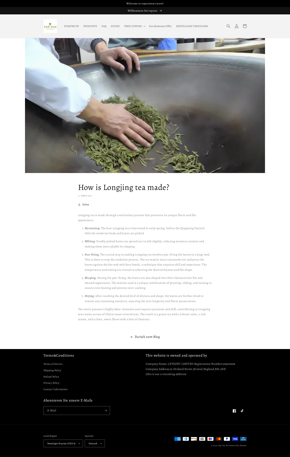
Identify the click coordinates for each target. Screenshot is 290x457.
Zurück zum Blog (147, 357)
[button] (156, 22)
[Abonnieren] (106, 431)
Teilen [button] (85, 204)
